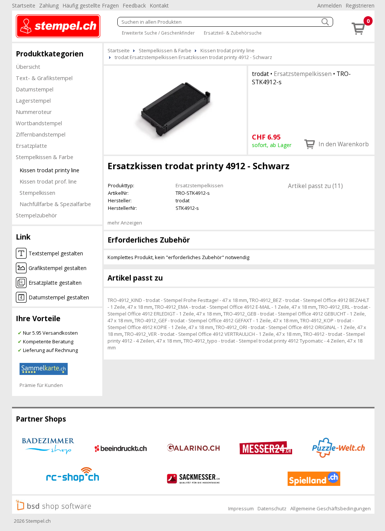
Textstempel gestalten (56, 253)
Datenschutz (272, 508)
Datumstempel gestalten (59, 297)
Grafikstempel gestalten (57, 268)
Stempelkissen (37, 192)
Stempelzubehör (36, 215)
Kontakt (159, 5)
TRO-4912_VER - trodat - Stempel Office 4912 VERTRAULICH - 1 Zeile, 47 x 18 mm (212, 334)
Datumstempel (34, 89)
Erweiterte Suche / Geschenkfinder (158, 33)
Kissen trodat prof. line (48, 181)
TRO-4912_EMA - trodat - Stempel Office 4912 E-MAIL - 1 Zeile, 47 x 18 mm (235, 306)
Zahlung (49, 5)
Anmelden (329, 5)
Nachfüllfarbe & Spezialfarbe (55, 204)
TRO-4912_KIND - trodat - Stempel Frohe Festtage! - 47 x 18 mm (177, 300)
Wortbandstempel (39, 123)
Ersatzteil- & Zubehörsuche (233, 33)
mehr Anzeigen (125, 222)
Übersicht (28, 66)
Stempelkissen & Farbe (44, 157)
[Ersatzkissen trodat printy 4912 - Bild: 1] (175, 109)
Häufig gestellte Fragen (90, 5)
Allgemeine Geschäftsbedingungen (330, 508)
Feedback (134, 5)
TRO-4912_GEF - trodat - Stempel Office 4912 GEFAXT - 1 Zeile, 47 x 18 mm (216, 320)
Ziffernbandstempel (40, 134)
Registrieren (360, 5)
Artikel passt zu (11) (315, 186)
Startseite (23, 5)
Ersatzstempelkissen (303, 74)
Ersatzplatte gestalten (55, 282)
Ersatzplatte (31, 145)
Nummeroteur (34, 111)
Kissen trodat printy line (49, 170)
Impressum (241, 508)
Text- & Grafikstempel (44, 78)
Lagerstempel (33, 100)
